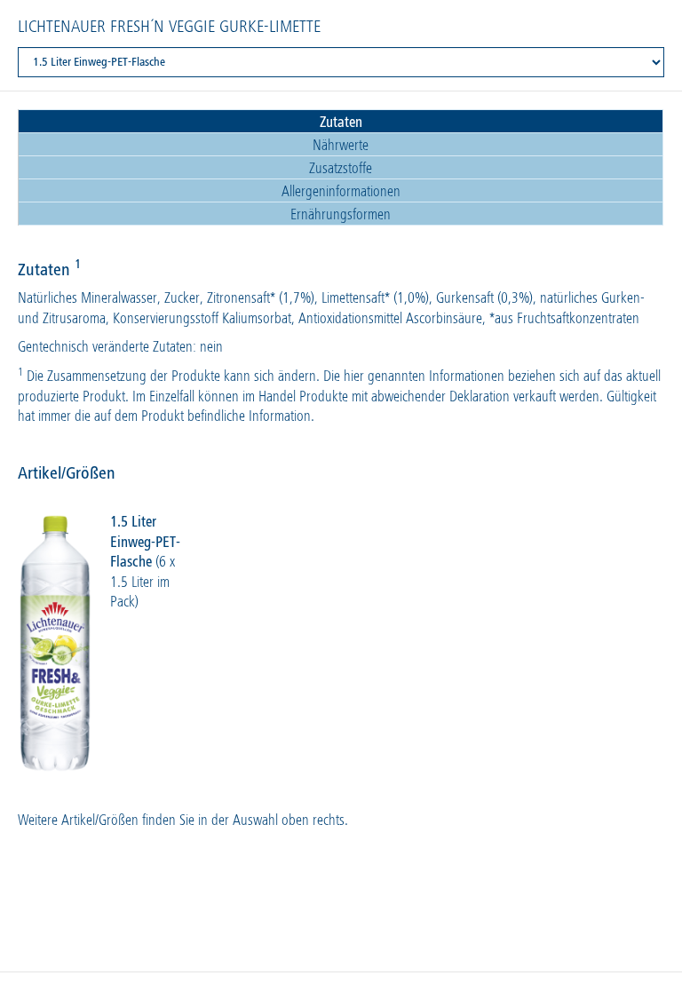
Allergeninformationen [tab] (341, 192)
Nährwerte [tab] (341, 146)
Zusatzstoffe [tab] (340, 169)
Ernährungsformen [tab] (340, 215)
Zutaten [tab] (341, 123)
